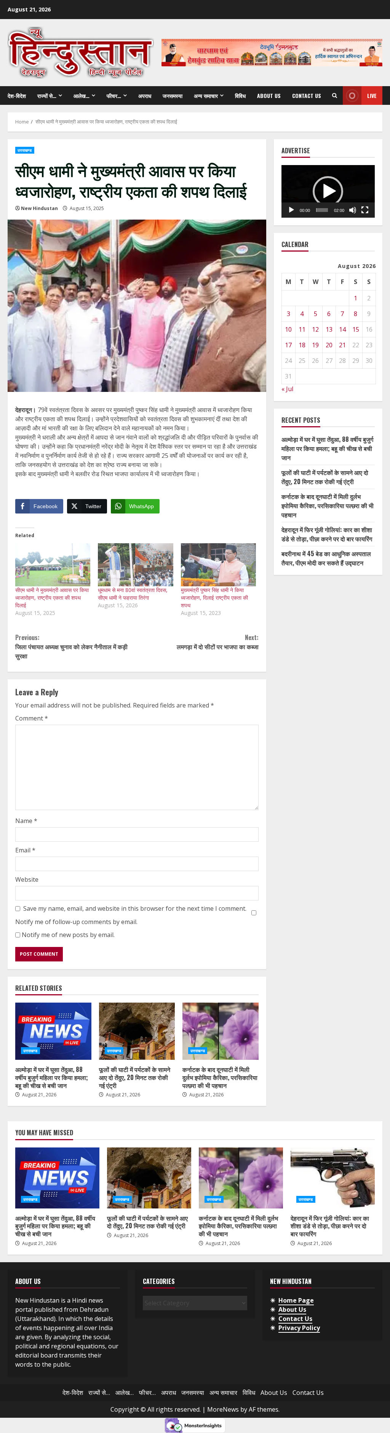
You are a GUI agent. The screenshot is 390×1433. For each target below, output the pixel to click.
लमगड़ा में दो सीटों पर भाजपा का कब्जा (217, 642)
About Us (269, 95)
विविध (240, 95)
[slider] (322, 210)
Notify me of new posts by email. (68, 935)
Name (26, 821)
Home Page (296, 1300)
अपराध (144, 95)
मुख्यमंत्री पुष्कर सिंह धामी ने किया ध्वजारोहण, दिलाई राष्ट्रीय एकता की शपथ (214, 597)
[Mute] (352, 210)
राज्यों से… (46, 95)
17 (288, 345)
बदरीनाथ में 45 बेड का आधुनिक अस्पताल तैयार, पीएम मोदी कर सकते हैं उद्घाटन (326, 558)
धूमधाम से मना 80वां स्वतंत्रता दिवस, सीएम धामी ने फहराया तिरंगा (133, 593)
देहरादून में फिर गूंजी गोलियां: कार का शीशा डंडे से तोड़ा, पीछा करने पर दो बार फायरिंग (326, 534)
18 (302, 345)
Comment (31, 718)
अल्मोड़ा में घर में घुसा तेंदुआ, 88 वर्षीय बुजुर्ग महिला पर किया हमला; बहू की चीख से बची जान (53, 1031)
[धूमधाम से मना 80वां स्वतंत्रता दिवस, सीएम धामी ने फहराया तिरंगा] (135, 564)
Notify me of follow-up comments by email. (76, 922)
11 (302, 329)
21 (342, 345)
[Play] (291, 210)
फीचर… (114, 95)
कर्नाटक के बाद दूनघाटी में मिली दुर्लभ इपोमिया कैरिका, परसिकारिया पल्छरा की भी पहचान (220, 1031)
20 (329, 345)
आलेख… (82, 95)
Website (26, 879)
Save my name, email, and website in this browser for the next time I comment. (134, 908)
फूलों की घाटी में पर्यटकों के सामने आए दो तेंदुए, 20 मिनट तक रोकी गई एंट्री (137, 1031)
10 (288, 329)
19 (315, 345)
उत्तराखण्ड (25, 150)
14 (342, 329)
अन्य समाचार (206, 95)
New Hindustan (39, 208)
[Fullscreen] (365, 210)
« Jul (287, 389)
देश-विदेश (17, 95)
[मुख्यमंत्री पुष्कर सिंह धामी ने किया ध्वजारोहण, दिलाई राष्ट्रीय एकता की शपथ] (218, 564)
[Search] (334, 95)
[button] (328, 191)
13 (329, 329)
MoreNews (223, 1409)
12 (315, 329)
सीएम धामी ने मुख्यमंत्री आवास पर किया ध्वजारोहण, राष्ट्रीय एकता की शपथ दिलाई (52, 597)
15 (355, 329)
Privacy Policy (299, 1328)
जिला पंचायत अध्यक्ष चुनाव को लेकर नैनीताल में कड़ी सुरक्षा (71, 646)
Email (25, 850)
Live (372, 95)
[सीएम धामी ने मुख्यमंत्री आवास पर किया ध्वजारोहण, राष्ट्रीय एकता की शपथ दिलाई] (52, 564)
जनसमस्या (172, 95)
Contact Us (306, 95)
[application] (328, 191)
